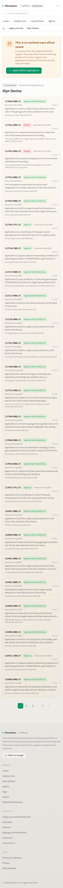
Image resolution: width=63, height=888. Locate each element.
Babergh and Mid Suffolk (14, 832)
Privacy (5, 863)
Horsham (6, 827)
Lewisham (7, 822)
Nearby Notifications (12, 802)
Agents (51, 21)
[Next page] (48, 706)
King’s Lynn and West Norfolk (16, 817)
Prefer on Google (16, 755)
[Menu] (58, 6)
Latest (6, 21)
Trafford (25, 6)
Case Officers (37, 21)
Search (5, 797)
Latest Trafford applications (25, 70)
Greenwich (7, 837)
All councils (7, 843)
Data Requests (9, 868)
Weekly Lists (20, 21)
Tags (4, 791)
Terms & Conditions (12, 857)
